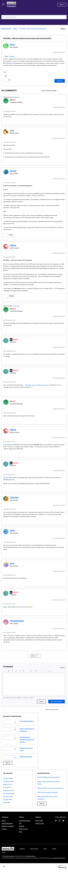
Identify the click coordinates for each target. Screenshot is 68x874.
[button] (5, 82)
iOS (20, 825)
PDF (5, 74)
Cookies (56, 850)
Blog (20, 833)
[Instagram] (59, 822)
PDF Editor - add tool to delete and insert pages (38, 385)
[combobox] (34, 17)
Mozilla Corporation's (9, 857)
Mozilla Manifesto (8, 825)
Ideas (15, 28)
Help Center (39, 822)
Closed (5, 801)
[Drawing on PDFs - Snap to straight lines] (60, 92)
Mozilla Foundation (8, 828)
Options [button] (63, 28)
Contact (4, 853)
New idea (18, 99)
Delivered (12, 56)
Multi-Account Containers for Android (48, 794)
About (4, 822)
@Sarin (5, 606)
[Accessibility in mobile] (63, 92)
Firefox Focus (23, 830)
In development (7, 792)
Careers (4, 830)
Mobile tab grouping (27, 755)
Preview (62, 666)
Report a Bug (39, 825)
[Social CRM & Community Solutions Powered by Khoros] (62, 870)
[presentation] (5, 670)
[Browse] (3, 4)
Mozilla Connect (12, 5)
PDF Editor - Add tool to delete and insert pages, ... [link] (34, 28)
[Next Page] (38, 655)
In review (5, 786)
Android (21, 828)
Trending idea (7, 780)
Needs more (6, 783)
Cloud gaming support (28, 720)
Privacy (47, 850)
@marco (5, 444)
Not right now (7, 795)
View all (7, 762)
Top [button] (4, 869)
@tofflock (6, 477)
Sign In (62, 4)
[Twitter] (56, 822)
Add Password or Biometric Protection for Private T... (29, 739)
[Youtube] (63, 822)
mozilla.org (22, 850)
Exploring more (7, 789)
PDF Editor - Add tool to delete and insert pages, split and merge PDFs (27, 38)
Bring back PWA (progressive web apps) (49, 776)
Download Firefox (25, 822)
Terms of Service (35, 850)
